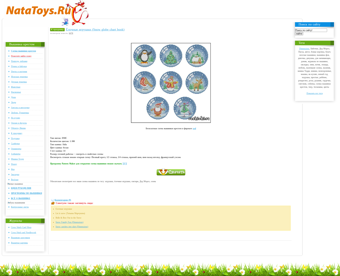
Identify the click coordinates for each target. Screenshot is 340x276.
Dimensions (304, 48)
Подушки (15, 138)
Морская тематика (19, 76)
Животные (15, 87)
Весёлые (14, 179)
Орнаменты (16, 148)
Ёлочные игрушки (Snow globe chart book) (95, 29)
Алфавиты (15, 154)
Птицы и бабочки (19, 66)
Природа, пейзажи (19, 61)
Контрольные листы (20, 207)
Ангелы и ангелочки (20, 107)
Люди (13, 102)
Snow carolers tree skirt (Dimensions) (72, 226)
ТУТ (125, 163)
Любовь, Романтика (20, 112)
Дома (13, 97)
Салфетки (15, 143)
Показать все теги (315, 93)
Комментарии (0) (63, 200)
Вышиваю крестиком (20, 237)
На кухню (15, 118)
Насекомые (16, 92)
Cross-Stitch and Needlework (23, 232)
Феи (13, 169)
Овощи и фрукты (19, 123)
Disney (14, 164)
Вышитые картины (19, 243)
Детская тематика (19, 82)
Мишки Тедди (17, 159)
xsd (194, 128)
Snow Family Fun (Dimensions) (69, 222)
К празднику (16, 133)
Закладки (15, 174)
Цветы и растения (19, 71)
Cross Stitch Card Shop (21, 227)
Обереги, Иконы (18, 128)
